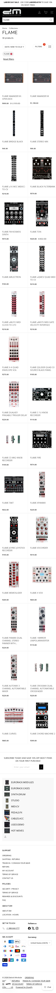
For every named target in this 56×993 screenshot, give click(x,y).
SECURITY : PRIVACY (10, 889)
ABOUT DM (7, 911)
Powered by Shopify (24, 987)
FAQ (4, 900)
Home (4, 28)
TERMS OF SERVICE (10, 874)
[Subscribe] (41, 767)
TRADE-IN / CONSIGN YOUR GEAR (16, 863)
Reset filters (8, 59)
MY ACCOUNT (8, 870)
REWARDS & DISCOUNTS (12, 896)
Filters (39, 46)
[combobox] (28, 19)
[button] (50, 46)
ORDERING (6, 855)
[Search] (51, 19)
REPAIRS (5, 866)
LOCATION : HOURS (10, 914)
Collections (13, 28)
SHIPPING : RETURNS (11, 859)
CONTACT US (7, 878)
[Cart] (46, 12)
